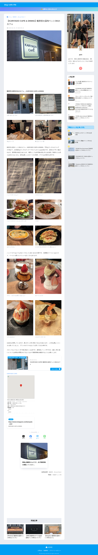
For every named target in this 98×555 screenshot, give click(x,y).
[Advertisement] (34, 74)
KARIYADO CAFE (12, 373)
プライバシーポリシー (55, 550)
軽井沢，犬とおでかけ (55, 472)
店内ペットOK (57, 475)
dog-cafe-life (10, 5)
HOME (49, 547)
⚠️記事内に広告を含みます (49, 9)
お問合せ (40, 550)
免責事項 (45, 550)
